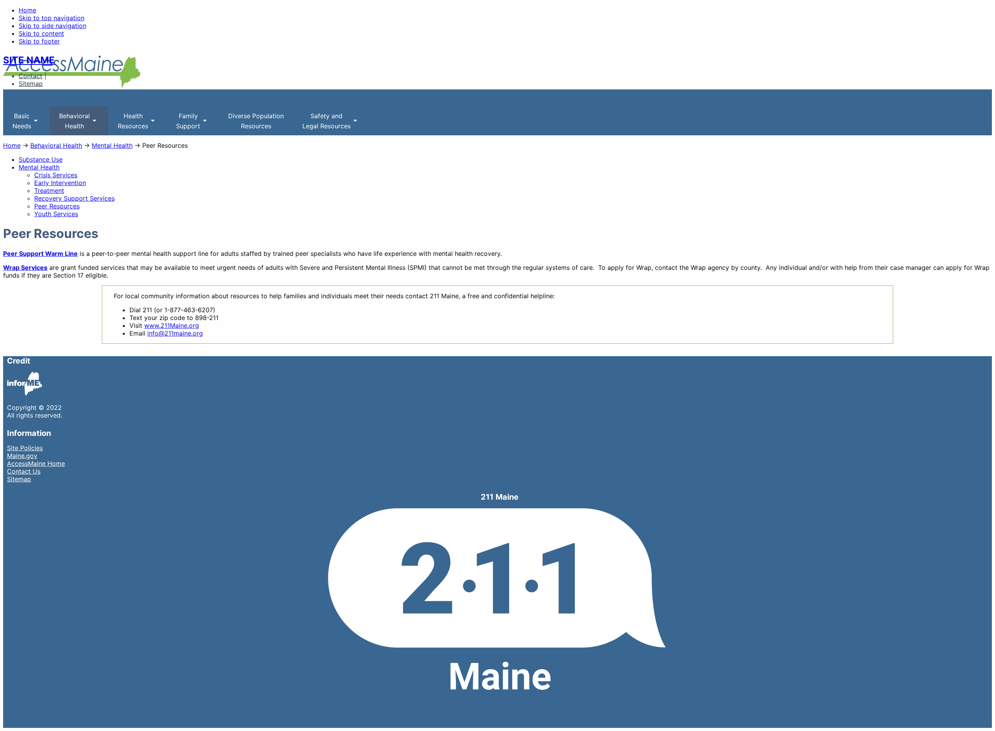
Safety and (322, 123)
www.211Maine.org (171, 325)
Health (128, 123)
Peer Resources (57, 206)
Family (183, 123)
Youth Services (56, 214)
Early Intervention (60, 183)
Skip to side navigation (52, 26)
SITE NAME (29, 60)
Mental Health (112, 145)
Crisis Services (55, 175)
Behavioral (70, 123)
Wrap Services (25, 267)
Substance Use (41, 159)
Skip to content (41, 33)
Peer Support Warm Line (40, 253)
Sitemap (31, 83)
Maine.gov (22, 456)
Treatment (49, 190)
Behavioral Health (56, 145)
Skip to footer (39, 41)
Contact (30, 76)
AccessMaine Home (36, 463)
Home (27, 10)
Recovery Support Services (74, 198)
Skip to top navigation (51, 18)
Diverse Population (256, 121)
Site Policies (25, 448)
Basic (17, 123)
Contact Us (23, 471)
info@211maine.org (175, 333)
